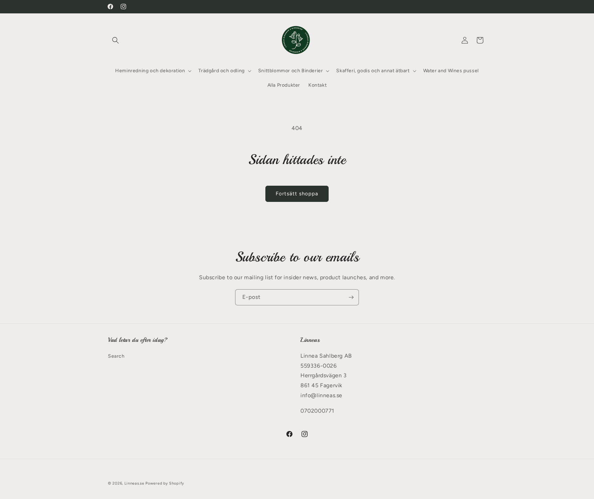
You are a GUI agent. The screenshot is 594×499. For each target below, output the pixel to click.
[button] (115, 40)
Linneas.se (134, 483)
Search (116, 356)
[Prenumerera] (351, 297)
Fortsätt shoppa (297, 194)
